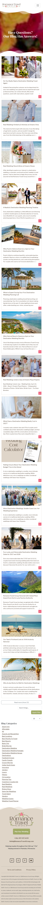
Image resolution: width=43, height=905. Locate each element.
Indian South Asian (8, 765)
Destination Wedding (9, 748)
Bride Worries (7, 746)
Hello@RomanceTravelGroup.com (21, 841)
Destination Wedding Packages (13, 751)
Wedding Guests (8, 798)
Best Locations (7, 736)
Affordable (5, 729)
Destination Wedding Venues (12, 753)
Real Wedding (7, 784)
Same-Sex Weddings (9, 791)
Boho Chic (5, 743)
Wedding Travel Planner (10, 801)
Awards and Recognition (10, 734)
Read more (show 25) (21, 702)
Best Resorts (6, 741)
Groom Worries (7, 763)
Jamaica (5, 770)
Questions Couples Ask (10, 782)
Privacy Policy (31, 870)
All (3, 731)
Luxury (4, 772)
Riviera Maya (6, 789)
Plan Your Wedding (21, 831)
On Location (6, 777)
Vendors (5, 796)
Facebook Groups (8, 758)
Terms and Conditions (14, 870)
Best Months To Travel (9, 739)
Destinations (6, 755)
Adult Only (6, 727)
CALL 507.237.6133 (21, 838)
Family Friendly (7, 760)
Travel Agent (6, 794)
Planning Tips (6, 779)
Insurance (5, 767)
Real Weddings (7, 786)
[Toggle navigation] (38, 5)
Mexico (4, 775)
